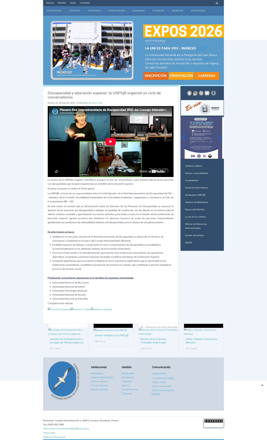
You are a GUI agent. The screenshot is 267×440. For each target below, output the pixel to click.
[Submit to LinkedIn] (101, 309)
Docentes (74, 10)
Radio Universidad (162, 386)
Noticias (50, 3)
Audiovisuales (160, 373)
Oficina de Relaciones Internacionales (196, 226)
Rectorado (97, 103)
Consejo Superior (99, 385)
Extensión (158, 10)
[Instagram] (195, 93)
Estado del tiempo (194, 235)
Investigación (117, 10)
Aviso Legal (49, 432)
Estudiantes (54, 10)
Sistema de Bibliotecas (196, 202)
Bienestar (177, 10)
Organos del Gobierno (102, 377)
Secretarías (198, 10)
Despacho (127, 381)
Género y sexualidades (196, 173)
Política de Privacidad (54, 437)
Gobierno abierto (193, 165)
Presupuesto (128, 373)
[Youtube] (207, 93)
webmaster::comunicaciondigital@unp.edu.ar (66, 428)
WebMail (62, 3)
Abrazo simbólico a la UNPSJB (111, 335)
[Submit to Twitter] (81, 309)
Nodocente (94, 10)
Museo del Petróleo (195, 209)
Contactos (127, 393)
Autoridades (97, 373)
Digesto (125, 385)
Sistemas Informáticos (196, 187)
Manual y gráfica (99, 389)
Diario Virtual (159, 382)
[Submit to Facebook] (59, 309)
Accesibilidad (191, 180)
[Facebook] (189, 93)
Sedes (73, 3)
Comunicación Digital (163, 378)
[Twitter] (201, 93)
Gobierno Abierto (99, 381)
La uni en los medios (195, 216)
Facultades (85, 3)
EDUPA (188, 242)
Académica (139, 10)
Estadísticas (128, 377)
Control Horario (130, 389)
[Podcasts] (213, 93)
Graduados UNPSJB (195, 195)
